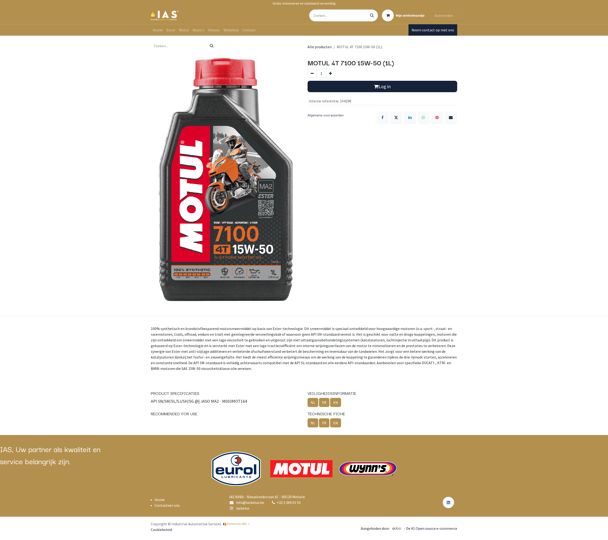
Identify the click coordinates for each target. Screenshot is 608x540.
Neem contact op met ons (433, 30)
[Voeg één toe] (330, 73)
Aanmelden (444, 15)
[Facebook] (382, 117)
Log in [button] (385, 86)
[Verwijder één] (312, 73)
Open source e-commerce (436, 528)
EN (335, 402)
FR (324, 402)
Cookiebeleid (161, 529)
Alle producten (320, 46)
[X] (396, 117)
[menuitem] (158, 30)
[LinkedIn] (410, 117)
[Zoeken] (372, 15)
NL (313, 402)
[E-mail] (450, 117)
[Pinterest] (437, 117)
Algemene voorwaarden (326, 115)
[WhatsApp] (423, 117)
